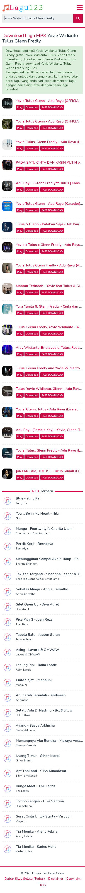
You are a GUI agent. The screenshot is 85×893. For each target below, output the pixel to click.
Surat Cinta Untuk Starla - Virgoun (44, 816)
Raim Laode (23, 670)
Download (32, 107)
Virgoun (21, 821)
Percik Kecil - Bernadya (34, 544)
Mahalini (21, 685)
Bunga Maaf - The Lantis (36, 786)
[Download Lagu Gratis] (22, 8)
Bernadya (22, 548)
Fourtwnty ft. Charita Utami (33, 533)
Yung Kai (21, 503)
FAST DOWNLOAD (52, 107)
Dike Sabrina (24, 806)
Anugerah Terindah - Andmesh (41, 695)
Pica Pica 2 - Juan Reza (34, 619)
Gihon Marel (23, 760)
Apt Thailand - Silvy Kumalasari (41, 771)
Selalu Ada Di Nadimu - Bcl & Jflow (44, 710)
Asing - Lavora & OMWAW (37, 650)
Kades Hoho (24, 851)
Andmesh (22, 700)
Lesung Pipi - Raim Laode (36, 665)
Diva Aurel (22, 609)
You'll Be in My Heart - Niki (37, 513)
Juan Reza (22, 624)
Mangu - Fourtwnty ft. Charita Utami (44, 528)
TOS (42, 885)
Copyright (73, 879)
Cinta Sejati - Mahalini (34, 680)
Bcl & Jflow (23, 715)
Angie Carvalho (26, 594)
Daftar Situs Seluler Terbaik (25, 879)
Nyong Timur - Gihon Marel (38, 756)
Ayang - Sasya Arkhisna (35, 725)
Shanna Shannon (26, 563)
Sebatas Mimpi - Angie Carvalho (42, 589)
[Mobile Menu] (80, 8)
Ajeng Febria (24, 836)
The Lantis (22, 791)
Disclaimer (55, 879)
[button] (78, 18)
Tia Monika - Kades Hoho (36, 846)
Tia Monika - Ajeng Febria (37, 831)
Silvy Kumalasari (26, 776)
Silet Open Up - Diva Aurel (37, 604)
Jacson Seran (24, 639)
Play (19, 107)
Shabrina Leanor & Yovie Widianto (37, 579)
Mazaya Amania (26, 745)
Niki (18, 518)
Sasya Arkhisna (26, 730)
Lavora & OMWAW (28, 654)
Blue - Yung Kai (28, 498)
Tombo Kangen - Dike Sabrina (40, 801)
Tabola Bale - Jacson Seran (38, 634)
